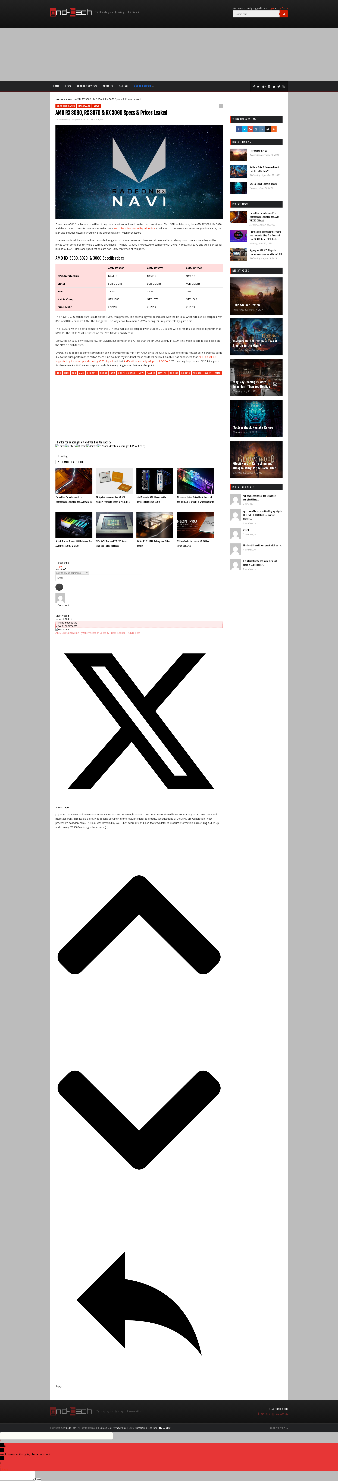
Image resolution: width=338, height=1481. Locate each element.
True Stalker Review (258, 150)
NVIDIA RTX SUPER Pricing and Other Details (153, 543)
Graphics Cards (66, 106)
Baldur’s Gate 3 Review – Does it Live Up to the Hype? (264, 169)
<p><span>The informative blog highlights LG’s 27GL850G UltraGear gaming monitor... (262, 514)
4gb (59, 373)
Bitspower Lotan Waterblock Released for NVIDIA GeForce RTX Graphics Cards (195, 499)
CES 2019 (92, 373)
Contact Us (105, 1427)
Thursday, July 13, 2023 (244, 391)
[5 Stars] (102, 446)
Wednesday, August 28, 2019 (263, 258)
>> (144, 86)
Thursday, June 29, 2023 (261, 188)
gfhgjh (246, 530)
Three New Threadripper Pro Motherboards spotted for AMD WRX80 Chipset (73, 499)
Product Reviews (87, 86)
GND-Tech (71, 1427)
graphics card (126, 373)
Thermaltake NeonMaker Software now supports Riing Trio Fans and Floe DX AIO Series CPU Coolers (265, 235)
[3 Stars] (81, 446)
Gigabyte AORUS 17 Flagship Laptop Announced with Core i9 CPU (266, 252)
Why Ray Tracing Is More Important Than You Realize (251, 384)
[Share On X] (139, 804)
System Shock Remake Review (263, 184)
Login (270, 8)
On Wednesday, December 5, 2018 (71, 119)
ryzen (208, 373)
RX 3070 (185, 373)
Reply (5, 1469)
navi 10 (151, 373)
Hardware (84, 106)
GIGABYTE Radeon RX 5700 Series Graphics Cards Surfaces (111, 543)
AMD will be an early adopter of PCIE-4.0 (147, 361)
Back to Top (278, 1428)
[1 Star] (60, 446)
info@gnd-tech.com (147, 1427)
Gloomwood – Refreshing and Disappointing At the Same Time (254, 465)
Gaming (123, 86)
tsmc (217, 373)
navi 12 (162, 373)
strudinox (98, 119)
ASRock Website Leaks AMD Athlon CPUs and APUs (193, 543)
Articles (108, 86)
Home (56, 86)
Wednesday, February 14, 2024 (264, 154)
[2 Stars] (70, 446)
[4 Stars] (91, 446)
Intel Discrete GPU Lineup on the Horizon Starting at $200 (151, 499)
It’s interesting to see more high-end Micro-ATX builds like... (260, 562)
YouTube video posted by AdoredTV (134, 228)
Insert (38, 1479)
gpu (112, 373)
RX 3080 (197, 373)
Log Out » (282, 8)
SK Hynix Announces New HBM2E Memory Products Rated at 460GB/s (113, 499)
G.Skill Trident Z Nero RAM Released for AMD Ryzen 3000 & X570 (73, 543)
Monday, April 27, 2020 (260, 243)
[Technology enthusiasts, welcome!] (95, 15)
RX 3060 (174, 373)
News (68, 86)
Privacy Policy (119, 1427)
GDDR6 (103, 373)
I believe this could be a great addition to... (262, 545)
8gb (74, 373)
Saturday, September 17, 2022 (247, 472)
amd (81, 373)
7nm (66, 373)
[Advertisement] (169, 54)
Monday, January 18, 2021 (262, 224)
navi (141, 373)
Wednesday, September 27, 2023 (264, 175)
